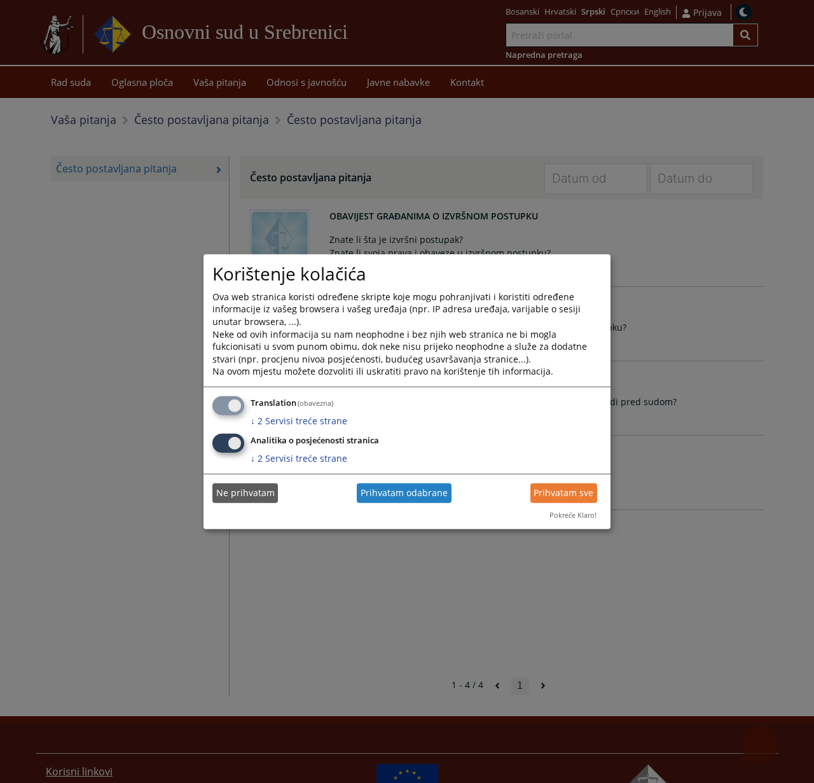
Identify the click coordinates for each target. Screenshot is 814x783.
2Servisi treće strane (299, 421)
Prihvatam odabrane (404, 493)
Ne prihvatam (245, 493)
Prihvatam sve (563, 493)
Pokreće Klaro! (573, 515)
